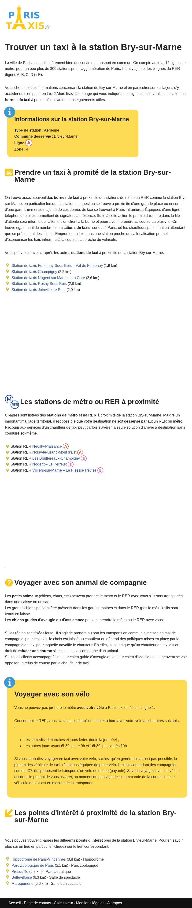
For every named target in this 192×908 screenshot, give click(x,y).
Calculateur (64, 903)
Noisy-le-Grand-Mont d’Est (53, 452)
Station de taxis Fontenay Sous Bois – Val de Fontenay (57, 266)
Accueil (15, 903)
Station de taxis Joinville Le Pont (38, 290)
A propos (114, 903)
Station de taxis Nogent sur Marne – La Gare (48, 278)
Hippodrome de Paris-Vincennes (38, 859)
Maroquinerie (22, 883)
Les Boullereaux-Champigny (55, 458)
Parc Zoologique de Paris (32, 865)
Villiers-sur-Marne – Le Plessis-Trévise (63, 470)
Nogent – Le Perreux (49, 464)
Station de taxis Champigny (34, 272)
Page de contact (37, 903)
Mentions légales (90, 903)
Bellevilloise (21, 877)
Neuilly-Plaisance (46, 446)
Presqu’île (19, 872)
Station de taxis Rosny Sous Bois (39, 284)
